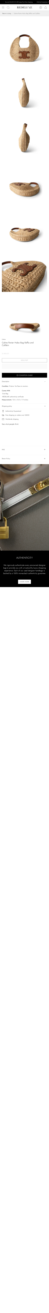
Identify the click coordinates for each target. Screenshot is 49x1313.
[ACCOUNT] (40, 7)
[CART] (45, 7)
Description (5, 381)
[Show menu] (3, 7)
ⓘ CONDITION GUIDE (25, 375)
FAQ (3, 449)
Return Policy (6, 458)
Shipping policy (7, 406)
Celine (4, 339)
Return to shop (6, 13)
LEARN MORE (24, 582)
